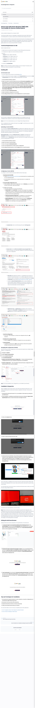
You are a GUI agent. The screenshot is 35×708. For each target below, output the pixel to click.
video (19, 507)
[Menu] (33, 1)
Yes (15, 629)
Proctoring (10, 23)
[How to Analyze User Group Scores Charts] (0, 354)
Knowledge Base (4, 23)
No (20, 629)
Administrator (16, 23)
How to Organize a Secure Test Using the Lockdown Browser (13, 609)
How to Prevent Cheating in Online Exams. (9, 611)
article (20, 74)
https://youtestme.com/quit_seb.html (25, 279)
